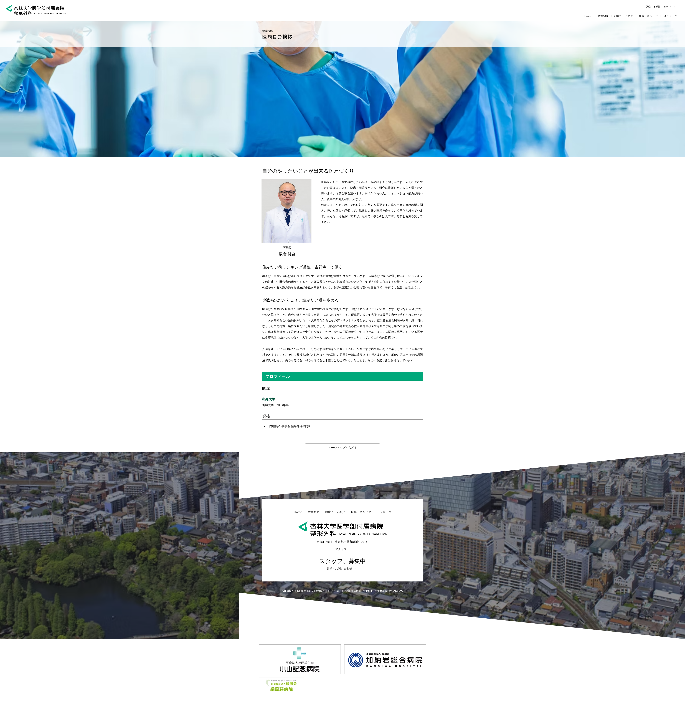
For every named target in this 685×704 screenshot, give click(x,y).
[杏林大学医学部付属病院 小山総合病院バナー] (300, 659)
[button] (603, 16)
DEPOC (398, 590)
